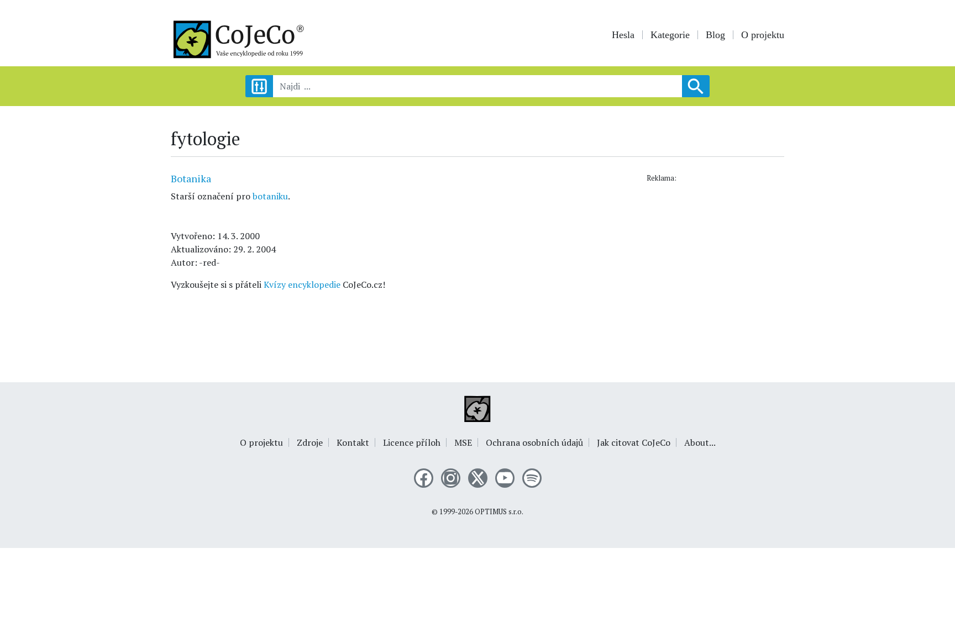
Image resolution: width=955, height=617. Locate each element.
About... (700, 442)
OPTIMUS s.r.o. (499, 511)
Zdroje (310, 442)
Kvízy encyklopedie (302, 284)
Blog (715, 34)
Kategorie (670, 34)
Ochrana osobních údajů (534, 442)
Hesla (623, 34)
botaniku (270, 196)
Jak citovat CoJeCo (633, 442)
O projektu (762, 34)
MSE (463, 442)
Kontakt (353, 442)
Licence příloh (411, 442)
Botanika (191, 178)
